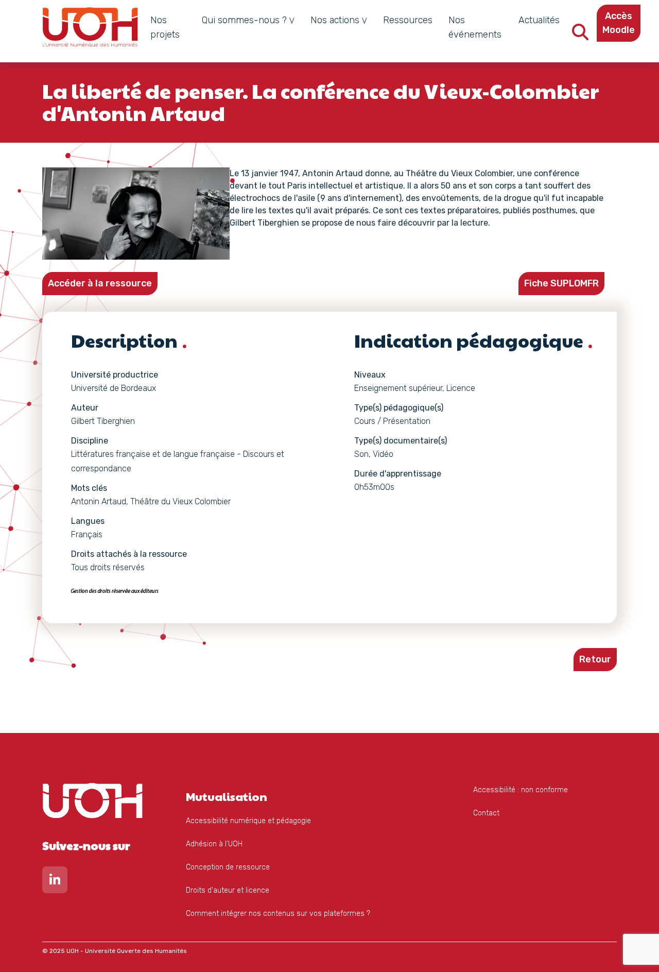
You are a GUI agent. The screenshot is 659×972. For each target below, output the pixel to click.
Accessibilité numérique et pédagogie (248, 820)
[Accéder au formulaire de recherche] (580, 35)
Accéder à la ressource (100, 283)
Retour (595, 659)
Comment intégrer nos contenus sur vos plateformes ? (278, 913)
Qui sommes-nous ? (244, 20)
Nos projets (165, 27)
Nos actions (334, 20)
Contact (486, 813)
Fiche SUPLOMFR (561, 283)
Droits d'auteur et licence (227, 890)
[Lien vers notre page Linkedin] (54, 882)
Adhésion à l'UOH (214, 844)
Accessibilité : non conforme (520, 790)
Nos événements (474, 27)
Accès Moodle (618, 23)
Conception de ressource (228, 867)
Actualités (539, 20)
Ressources (407, 20)
